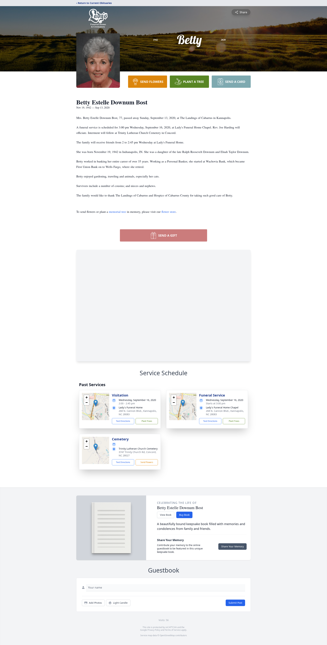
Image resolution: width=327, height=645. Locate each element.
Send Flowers (147, 462)
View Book (165, 514)
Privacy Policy (153, 630)
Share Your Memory (232, 546)
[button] (96, 403)
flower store (168, 212)
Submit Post (235, 602)
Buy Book (184, 514)
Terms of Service (173, 630)
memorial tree (117, 212)
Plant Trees (147, 421)
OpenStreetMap (167, 635)
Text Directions (123, 421)
